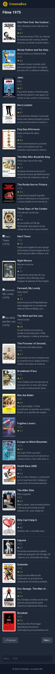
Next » (47, 640)
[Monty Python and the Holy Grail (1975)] (8, 60)
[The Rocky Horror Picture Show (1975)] (8, 193)
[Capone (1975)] (8, 549)
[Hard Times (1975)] (8, 245)
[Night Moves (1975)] (8, 271)
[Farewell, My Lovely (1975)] (8, 298)
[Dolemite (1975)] (8, 573)
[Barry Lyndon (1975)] (8, 113)
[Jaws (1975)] (8, 87)
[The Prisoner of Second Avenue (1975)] (8, 353)
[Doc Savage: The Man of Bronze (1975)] (8, 597)
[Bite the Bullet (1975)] (8, 404)
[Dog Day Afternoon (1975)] (8, 139)
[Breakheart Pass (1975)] (8, 379)
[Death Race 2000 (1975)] (8, 474)
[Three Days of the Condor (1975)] (8, 219)
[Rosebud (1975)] (8, 621)
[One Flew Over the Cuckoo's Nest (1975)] (8, 32)
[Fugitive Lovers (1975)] (8, 427)
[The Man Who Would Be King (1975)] (8, 167)
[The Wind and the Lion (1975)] (8, 326)
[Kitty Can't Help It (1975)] (8, 525)
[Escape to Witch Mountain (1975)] (8, 450)
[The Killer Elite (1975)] (8, 500)
